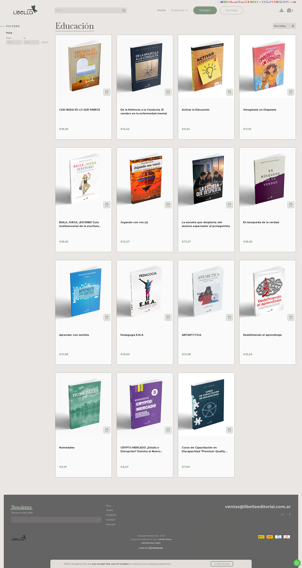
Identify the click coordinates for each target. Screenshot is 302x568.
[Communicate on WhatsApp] (296, 562)
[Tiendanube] (151, 549)
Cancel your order (151, 543)
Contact (205, 10)
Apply (44, 42)
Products (178, 10)
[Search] (124, 10)
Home (161, 10)
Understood (221, 563)
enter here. (165, 539)
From (8, 38)
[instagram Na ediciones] (282, 514)
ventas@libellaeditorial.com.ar (258, 506)
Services (231, 10)
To (24, 38)
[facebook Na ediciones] (290, 514)
